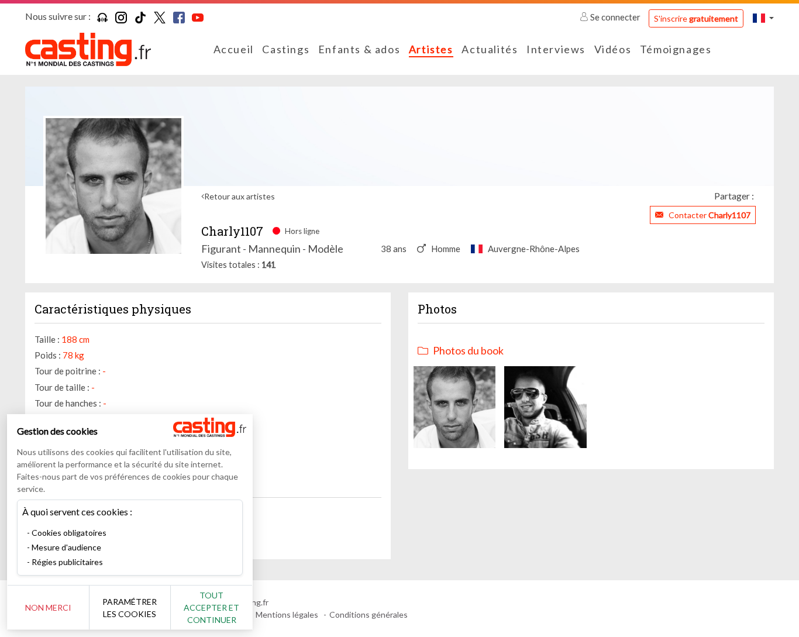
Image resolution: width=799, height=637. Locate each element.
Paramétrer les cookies (129, 608)
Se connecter (615, 17)
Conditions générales (368, 614)
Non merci (48, 607)
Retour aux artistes (239, 196)
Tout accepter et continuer (211, 607)
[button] (763, 17)
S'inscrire (696, 18)
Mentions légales (287, 614)
